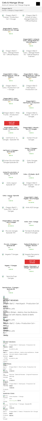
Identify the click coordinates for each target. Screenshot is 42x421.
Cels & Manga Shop (13, 2)
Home (4, 10)
